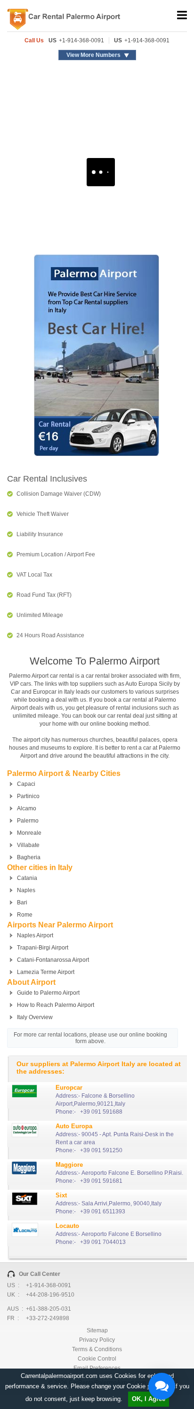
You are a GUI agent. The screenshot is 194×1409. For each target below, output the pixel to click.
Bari (22, 902)
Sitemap (97, 1330)
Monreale (29, 833)
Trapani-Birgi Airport (42, 947)
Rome (24, 914)
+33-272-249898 (47, 1318)
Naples (26, 890)
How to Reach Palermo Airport (55, 1005)
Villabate (28, 845)
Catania (27, 878)
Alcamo (26, 808)
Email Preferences (97, 1368)
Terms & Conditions (97, 1349)
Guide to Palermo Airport (48, 992)
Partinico (28, 796)
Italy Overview (35, 1017)
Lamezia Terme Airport (45, 972)
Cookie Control (97, 1358)
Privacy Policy (97, 1340)
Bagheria (28, 857)
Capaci (26, 784)
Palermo (28, 820)
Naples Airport (35, 935)
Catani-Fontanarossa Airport (53, 960)
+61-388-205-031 (48, 1309)
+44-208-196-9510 (50, 1294)
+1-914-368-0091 (81, 40)
